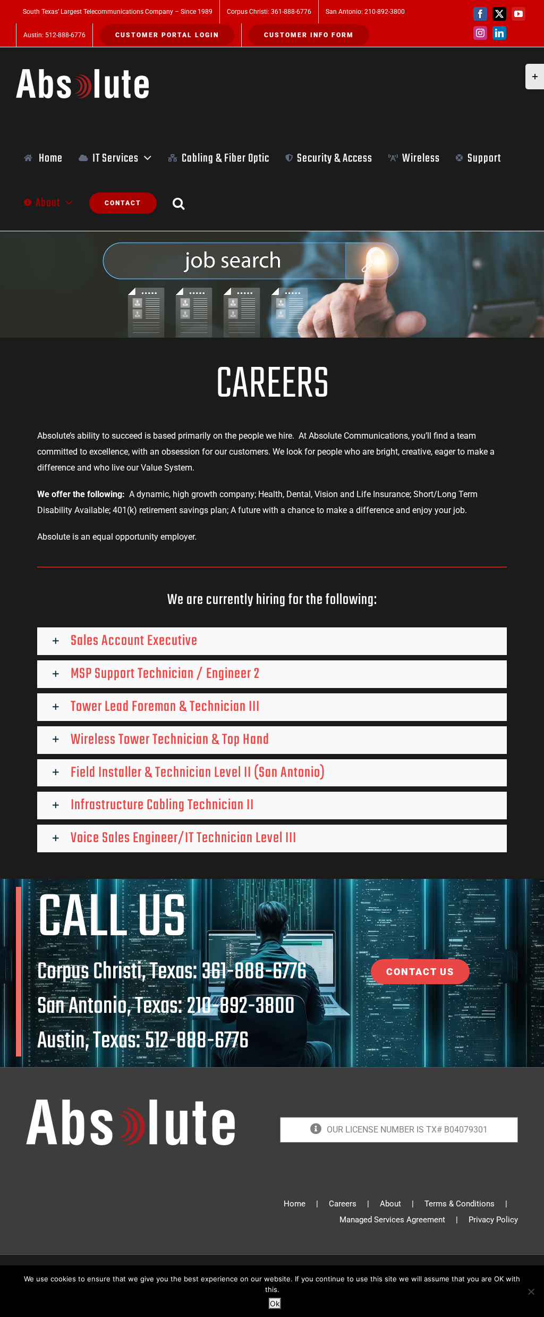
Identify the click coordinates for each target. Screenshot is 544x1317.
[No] (530, 1291)
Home (294, 1204)
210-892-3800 (241, 1006)
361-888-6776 (254, 972)
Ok (275, 1303)
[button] (179, 203)
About (390, 1204)
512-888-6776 (197, 1041)
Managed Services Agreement (392, 1219)
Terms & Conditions (459, 1204)
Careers (342, 1204)
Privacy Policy (493, 1219)
